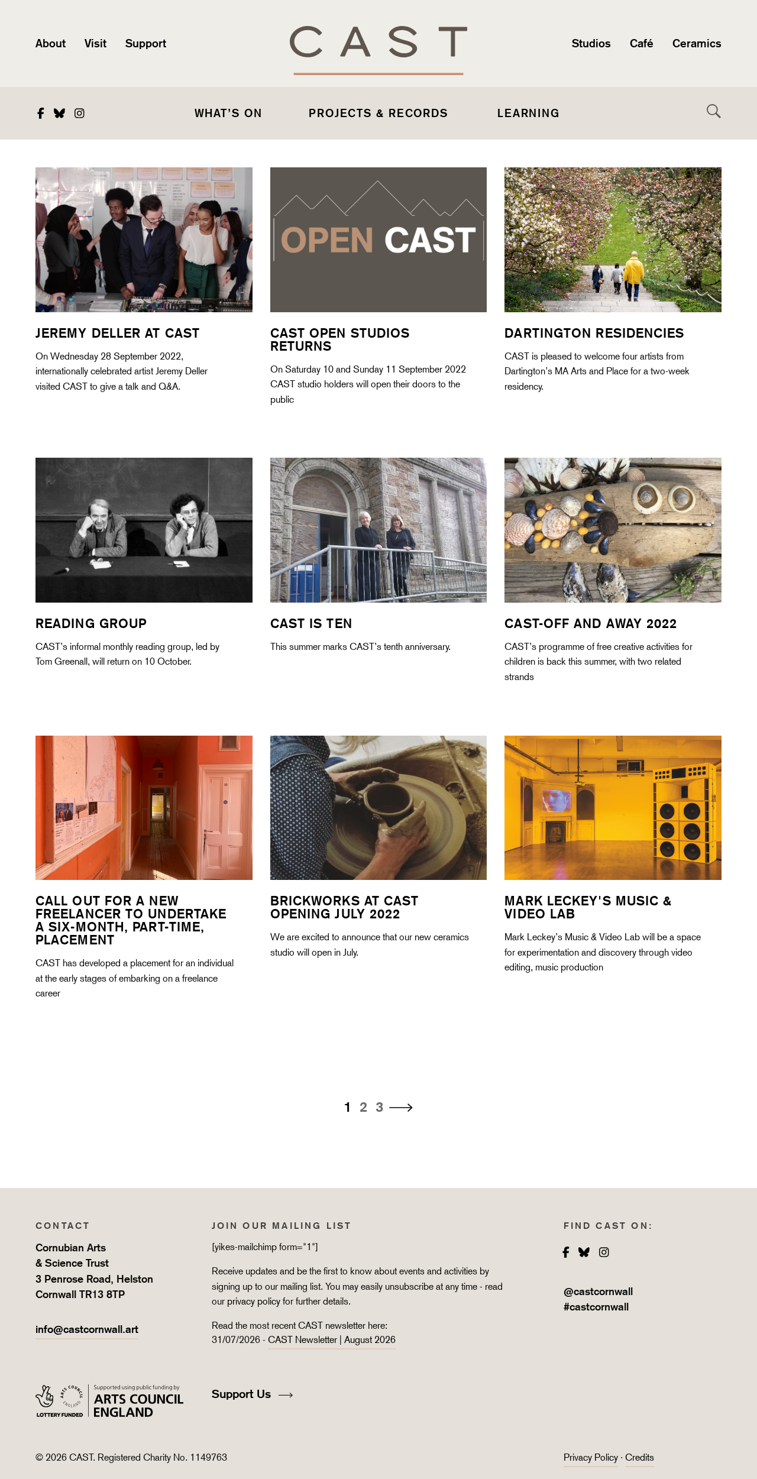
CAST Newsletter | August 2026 (332, 1339)
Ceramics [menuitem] (697, 43)
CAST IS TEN (311, 623)
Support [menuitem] (145, 43)
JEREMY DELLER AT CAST (117, 333)
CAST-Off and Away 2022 (590, 623)
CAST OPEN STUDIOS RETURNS (340, 339)
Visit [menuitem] (95, 43)
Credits (639, 1457)
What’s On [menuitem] (229, 112)
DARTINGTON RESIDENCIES (594, 333)
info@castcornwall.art (86, 1329)
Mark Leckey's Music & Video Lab (588, 907)
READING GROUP (91, 623)
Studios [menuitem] (591, 43)
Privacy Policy (591, 1457)
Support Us (243, 1394)
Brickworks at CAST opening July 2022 (344, 907)
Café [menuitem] (642, 43)
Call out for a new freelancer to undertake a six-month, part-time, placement (131, 920)
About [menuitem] (50, 43)
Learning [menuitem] (528, 112)
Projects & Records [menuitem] (378, 112)
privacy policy (253, 1301)
